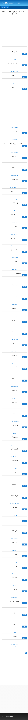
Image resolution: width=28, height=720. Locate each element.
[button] (5, 7)
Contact (3, 716)
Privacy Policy (9, 716)
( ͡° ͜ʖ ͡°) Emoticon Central (10, 3)
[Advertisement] (14, 31)
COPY (24, 53)
